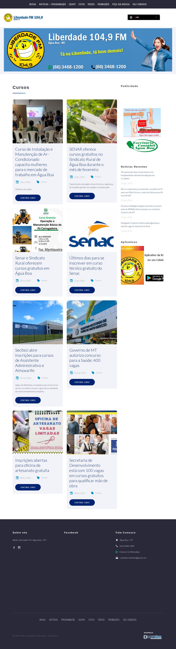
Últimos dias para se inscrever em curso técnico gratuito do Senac (86, 265)
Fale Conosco (140, 4)
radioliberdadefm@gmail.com (133, 558)
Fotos (82, 4)
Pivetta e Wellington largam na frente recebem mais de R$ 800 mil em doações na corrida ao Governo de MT (141, 209)
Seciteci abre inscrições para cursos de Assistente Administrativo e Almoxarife (34, 360)
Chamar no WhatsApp (129, 552)
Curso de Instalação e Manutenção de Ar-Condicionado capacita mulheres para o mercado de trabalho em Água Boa (34, 162)
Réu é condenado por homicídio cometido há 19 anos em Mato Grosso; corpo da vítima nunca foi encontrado (142, 192)
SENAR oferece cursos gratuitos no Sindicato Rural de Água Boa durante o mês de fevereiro (86, 159)
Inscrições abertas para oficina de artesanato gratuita (32, 465)
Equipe (72, 4)
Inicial (32, 4)
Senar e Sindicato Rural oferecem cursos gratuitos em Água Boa (32, 265)
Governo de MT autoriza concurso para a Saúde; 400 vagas (85, 357)
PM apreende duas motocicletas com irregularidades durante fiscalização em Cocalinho (138, 175)
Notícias (43, 4)
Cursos (44, 182)
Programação (58, 4)
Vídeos (91, 4)
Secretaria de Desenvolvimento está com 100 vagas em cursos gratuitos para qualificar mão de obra (88, 473)
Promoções (103, 4)
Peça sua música (121, 4)
